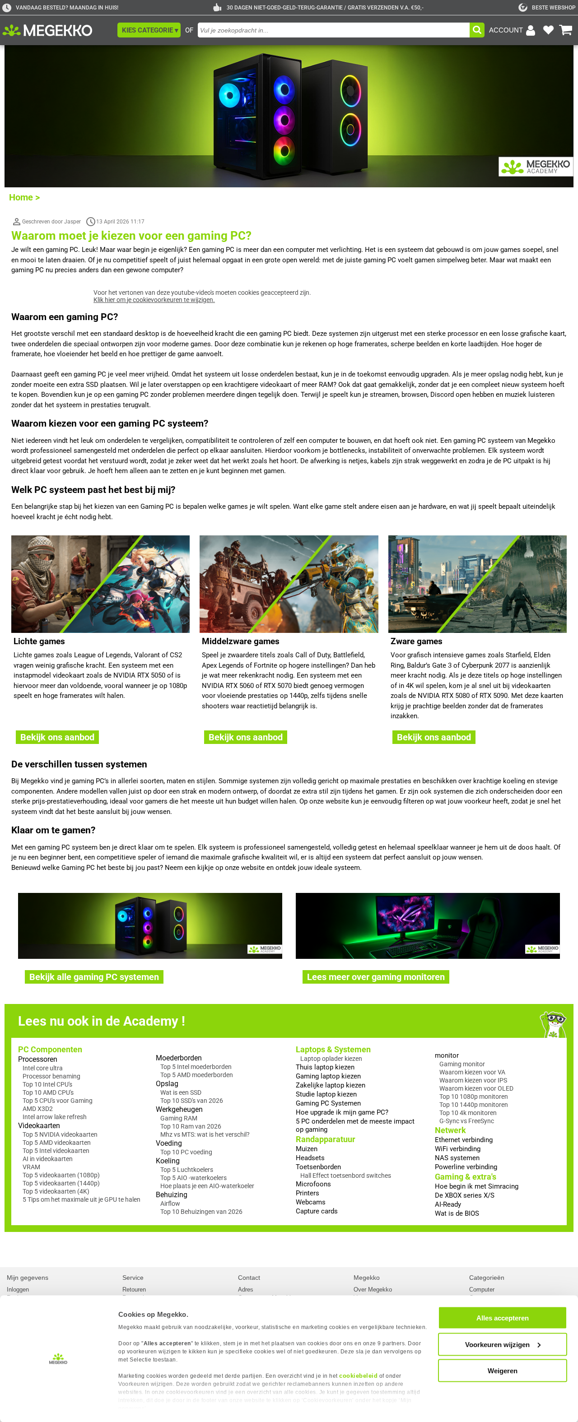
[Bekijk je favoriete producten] (548, 30)
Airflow (170, 1203)
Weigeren (502, 1371)
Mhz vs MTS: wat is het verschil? (205, 1134)
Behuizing (171, 1194)
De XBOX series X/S (464, 1195)
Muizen (306, 1149)
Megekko (367, 1277)
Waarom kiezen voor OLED (476, 1088)
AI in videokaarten (48, 1158)
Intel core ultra (43, 1068)
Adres (245, 1289)
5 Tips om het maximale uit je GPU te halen (81, 1199)
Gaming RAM (178, 1118)
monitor (447, 1055)
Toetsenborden (318, 1167)
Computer (481, 1289)
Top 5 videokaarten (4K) (56, 1191)
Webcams (311, 1202)
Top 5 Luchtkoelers (186, 1169)
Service (133, 1277)
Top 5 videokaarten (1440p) (61, 1183)
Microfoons (313, 1184)
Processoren (37, 1059)
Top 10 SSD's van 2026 (191, 1100)
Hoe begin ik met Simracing (476, 1186)
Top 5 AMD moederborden (196, 1074)
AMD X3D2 (38, 1108)
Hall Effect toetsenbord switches (345, 1175)
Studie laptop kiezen (326, 1094)
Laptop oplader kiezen (331, 1058)
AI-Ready (448, 1204)
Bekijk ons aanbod (57, 737)
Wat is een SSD (180, 1092)
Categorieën (486, 1277)
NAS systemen (457, 1158)
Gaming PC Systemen (328, 1103)
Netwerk (450, 1130)
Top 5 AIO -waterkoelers (193, 1177)
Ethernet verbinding (464, 1140)
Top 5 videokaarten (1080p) (61, 1175)
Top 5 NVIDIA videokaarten (60, 1134)
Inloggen (18, 1289)
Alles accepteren (502, 1318)
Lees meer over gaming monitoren (376, 976)
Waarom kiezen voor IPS (473, 1080)
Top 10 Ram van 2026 (190, 1126)
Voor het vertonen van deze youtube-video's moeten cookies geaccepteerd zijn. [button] (202, 296)
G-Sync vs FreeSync (466, 1121)
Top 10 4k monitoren (468, 1112)
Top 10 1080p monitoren (473, 1096)
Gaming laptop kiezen (328, 1076)
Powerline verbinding (466, 1167)
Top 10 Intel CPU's (47, 1084)
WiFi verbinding (457, 1149)
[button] (149, 30)
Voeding (169, 1143)
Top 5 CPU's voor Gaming (58, 1100)
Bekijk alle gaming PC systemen (94, 976)
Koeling (168, 1161)
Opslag (167, 1083)
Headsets (310, 1158)
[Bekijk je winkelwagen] (565, 30)
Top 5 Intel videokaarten (56, 1150)
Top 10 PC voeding (186, 1152)
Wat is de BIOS (457, 1213)
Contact (249, 1277)
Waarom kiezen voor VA (472, 1072)
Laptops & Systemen (333, 1049)
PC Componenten (50, 1049)
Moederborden (179, 1058)
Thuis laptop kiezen (325, 1067)
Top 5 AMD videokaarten (57, 1142)
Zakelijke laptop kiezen (330, 1085)
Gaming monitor (462, 1064)
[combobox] (334, 30)
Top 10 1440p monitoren (473, 1104)
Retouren (134, 1289)
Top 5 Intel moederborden (196, 1066)
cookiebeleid (358, 1375)
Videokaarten (39, 1125)
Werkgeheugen (179, 1109)
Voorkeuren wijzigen (497, 1344)
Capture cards (317, 1211)
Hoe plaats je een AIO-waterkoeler (207, 1186)
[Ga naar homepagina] (57, 30)
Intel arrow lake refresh (55, 1116)
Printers (307, 1193)
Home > (24, 197)
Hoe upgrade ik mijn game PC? (342, 1112)
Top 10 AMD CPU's (48, 1092)
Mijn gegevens (27, 1277)
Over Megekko (373, 1289)
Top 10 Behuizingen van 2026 (201, 1211)
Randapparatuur (325, 1139)
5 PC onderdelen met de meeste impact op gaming (355, 1125)
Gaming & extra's (465, 1176)
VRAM (31, 1167)
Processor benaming (51, 1076)
